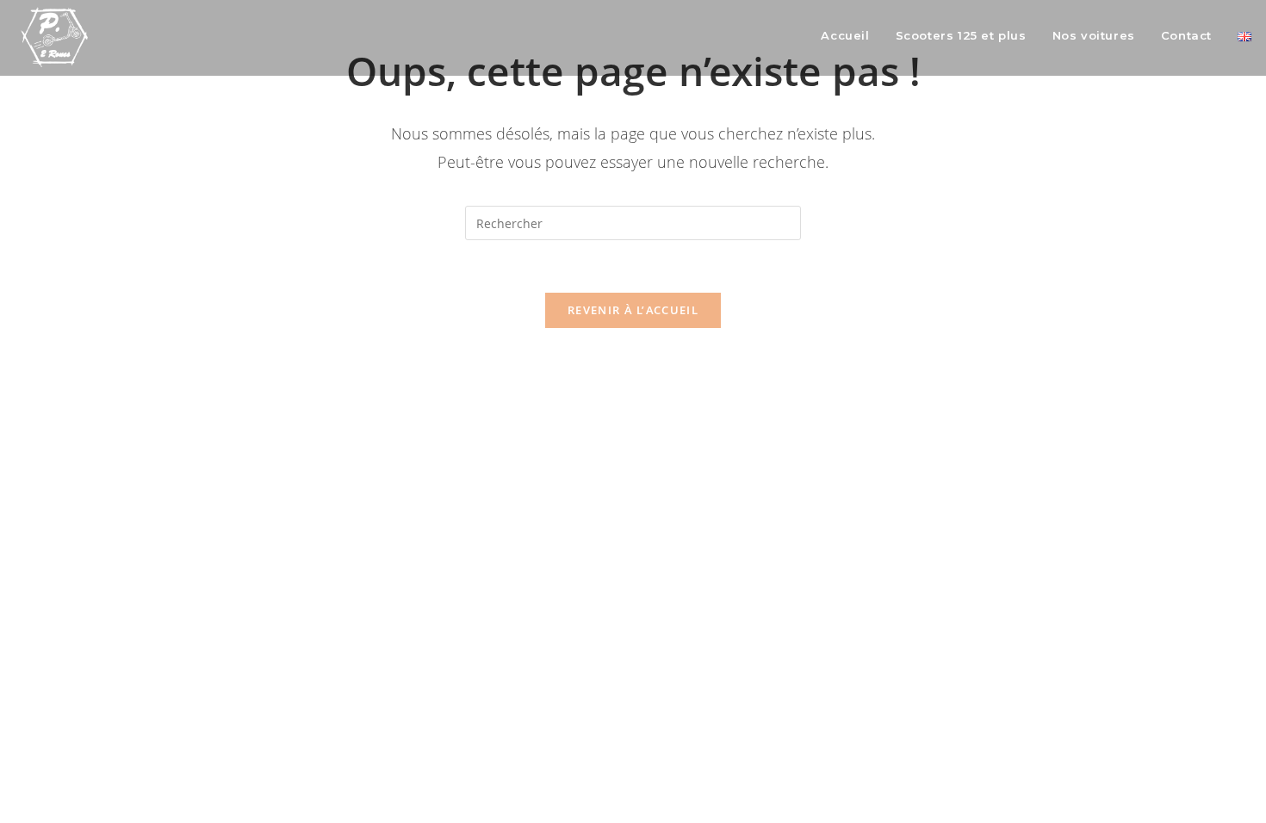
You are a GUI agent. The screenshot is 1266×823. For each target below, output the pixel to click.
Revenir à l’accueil (633, 310)
